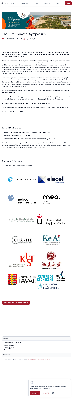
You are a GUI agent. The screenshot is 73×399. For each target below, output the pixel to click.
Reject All (46, 393)
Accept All (35, 393)
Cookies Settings (53, 393)
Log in (68, 3)
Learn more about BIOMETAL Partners (16, 302)
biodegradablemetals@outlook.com (39, 359)
